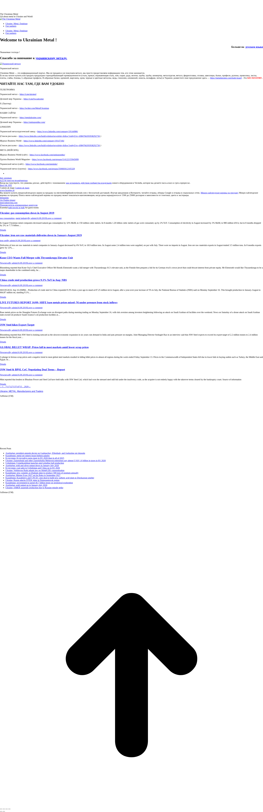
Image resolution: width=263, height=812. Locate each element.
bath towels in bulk (16, 207)
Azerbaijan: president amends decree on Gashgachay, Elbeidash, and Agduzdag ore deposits (45, 453)
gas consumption (7, 218)
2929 (26, 386)
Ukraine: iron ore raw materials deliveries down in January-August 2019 (41, 235)
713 (13, 386)
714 (17, 386)
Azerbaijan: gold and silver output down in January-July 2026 (32, 465)
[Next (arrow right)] (4, 811)
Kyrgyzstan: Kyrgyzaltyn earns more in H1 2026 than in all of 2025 (34, 458)
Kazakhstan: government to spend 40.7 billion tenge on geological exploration (39, 483)
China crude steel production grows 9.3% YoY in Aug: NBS (33, 280)
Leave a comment (54, 218)
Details (3, 230)
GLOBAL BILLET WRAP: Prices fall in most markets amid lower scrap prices (44, 347)
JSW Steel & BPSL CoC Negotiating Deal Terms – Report (32, 369)
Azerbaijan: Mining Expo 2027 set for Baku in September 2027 (32, 475)
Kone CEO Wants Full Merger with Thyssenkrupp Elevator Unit (36, 257)
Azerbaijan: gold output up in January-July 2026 (26, 485)
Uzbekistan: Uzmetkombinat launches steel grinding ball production (34, 463)
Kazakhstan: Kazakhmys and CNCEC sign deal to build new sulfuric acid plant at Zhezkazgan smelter (49, 478)
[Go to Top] (131, 806)
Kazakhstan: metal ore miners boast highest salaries (27, 455)
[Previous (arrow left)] (1, 811)
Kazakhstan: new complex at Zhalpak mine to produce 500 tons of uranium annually (41, 473)
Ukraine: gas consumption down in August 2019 (27, 212)
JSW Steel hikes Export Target (17, 324)
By (32, 218)
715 (20, 386)
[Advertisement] (50, 6)
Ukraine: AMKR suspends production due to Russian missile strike (34, 487)
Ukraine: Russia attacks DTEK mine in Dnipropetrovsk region (32, 480)
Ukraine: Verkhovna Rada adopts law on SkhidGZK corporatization (34, 470)
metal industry (22, 218)
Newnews (4, 263)
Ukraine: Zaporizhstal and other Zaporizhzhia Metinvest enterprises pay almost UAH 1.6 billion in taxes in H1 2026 (55, 460)
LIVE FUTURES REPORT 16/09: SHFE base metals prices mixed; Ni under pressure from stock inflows (58, 302)
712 (10, 386)
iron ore (3, 240)
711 (7, 386)
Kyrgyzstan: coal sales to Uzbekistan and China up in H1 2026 (32, 468)
